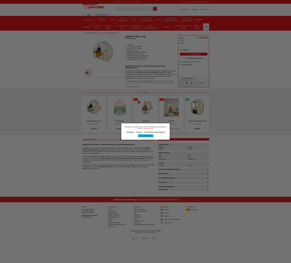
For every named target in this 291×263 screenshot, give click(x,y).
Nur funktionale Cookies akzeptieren (155, 132)
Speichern (139, 132)
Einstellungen (130, 132)
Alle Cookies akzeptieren (145, 135)
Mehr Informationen (148, 128)
